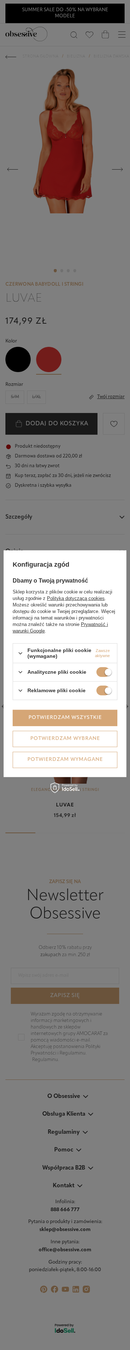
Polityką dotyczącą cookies (76, 598)
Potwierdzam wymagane (65, 759)
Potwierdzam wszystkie (65, 717)
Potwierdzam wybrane (65, 738)
